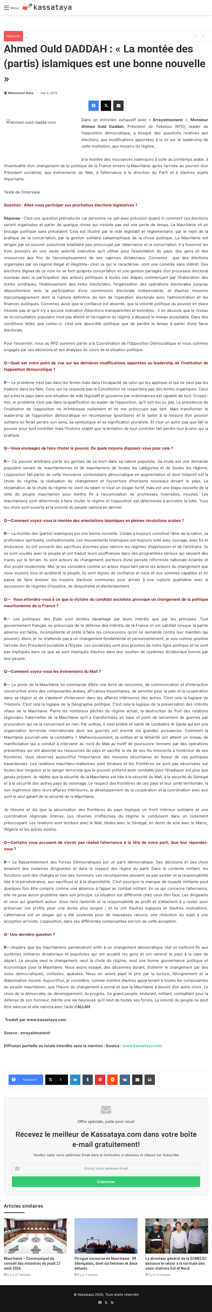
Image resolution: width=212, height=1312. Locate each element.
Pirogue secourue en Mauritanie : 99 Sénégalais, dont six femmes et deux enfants (105, 1263)
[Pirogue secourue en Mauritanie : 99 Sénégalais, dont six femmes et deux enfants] (105, 1236)
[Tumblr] (87, 1080)
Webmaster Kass (21, 93)
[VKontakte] (125, 1080)
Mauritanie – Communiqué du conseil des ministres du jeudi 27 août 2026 (32, 1263)
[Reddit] (112, 1080)
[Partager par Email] (118, 106)
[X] (106, 106)
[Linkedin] (75, 1080)
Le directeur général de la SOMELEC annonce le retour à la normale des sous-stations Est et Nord (176, 1263)
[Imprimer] (150, 1080)
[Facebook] (93, 106)
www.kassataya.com (142, 1045)
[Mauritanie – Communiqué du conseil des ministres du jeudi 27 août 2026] (35, 1236)
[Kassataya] (47, 7)
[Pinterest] (100, 1080)
